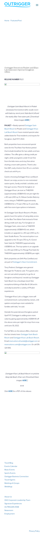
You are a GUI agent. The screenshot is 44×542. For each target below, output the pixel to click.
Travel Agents (9, 480)
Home (6, 20)
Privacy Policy (34, 531)
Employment (9, 514)
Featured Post (16, 20)
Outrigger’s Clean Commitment (25, 262)
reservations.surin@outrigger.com (17, 344)
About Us (8, 497)
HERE (10, 391)
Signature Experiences (13, 503)
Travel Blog (8, 463)
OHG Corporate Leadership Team (17, 500)
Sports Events (9, 473)
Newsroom (8, 510)
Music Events (9, 470)
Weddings (8, 486)
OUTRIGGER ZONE (11, 507)
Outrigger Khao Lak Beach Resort (26, 338)
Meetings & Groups (11, 483)
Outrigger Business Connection (16, 476)
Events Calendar (10, 466)
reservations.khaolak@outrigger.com (23, 341)
